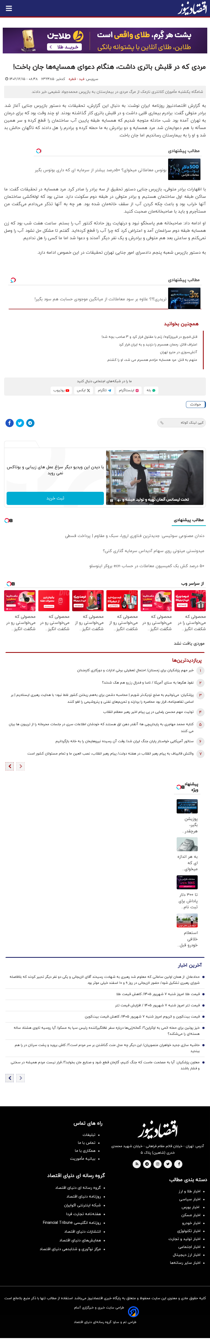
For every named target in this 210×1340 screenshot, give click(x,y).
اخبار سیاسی (189, 1199)
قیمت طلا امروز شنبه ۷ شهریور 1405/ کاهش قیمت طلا (158, 994)
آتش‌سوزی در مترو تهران (178, 352)
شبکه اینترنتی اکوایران (82, 1205)
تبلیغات (89, 1135)
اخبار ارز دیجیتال (186, 1255)
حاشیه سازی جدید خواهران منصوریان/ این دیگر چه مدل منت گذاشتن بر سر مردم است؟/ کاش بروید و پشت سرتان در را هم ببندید (107, 1048)
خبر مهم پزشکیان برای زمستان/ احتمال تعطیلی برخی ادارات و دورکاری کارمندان (135, 670)
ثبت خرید (55, 498)
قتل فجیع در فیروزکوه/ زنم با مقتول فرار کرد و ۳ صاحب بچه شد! (149, 337)
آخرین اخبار (190, 965)
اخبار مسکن (190, 1215)
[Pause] (111, 500)
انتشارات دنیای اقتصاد (82, 1231)
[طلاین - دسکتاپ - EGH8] (105, 40)
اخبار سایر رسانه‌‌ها (185, 1262)
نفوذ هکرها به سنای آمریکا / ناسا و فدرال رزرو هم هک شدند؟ (148, 682)
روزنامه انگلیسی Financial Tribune (72, 1222)
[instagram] (157, 1164)
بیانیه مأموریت (82, 1158)
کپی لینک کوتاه (192, 423)
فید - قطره (76, 79)
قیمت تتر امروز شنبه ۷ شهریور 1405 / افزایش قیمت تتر (157, 1005)
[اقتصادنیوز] (157, 1129)
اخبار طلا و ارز (189, 1191)
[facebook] (179, 1164)
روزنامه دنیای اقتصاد (83, 1196)
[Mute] (119, 500)
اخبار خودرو (191, 1223)
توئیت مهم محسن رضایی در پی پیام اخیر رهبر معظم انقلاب (148, 712)
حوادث (195, 404)
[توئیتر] (20, 423)
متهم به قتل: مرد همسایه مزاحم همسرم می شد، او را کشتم (152, 360)
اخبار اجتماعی (189, 1247)
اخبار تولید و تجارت (184, 1239)
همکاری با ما (85, 1150)
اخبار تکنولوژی (188, 1231)
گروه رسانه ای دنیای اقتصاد (78, 1187)
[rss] (137, 1164)
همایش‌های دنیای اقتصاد (80, 1240)
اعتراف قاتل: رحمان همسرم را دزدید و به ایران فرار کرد (158, 344)
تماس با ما (86, 1142)
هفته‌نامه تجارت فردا (83, 1214)
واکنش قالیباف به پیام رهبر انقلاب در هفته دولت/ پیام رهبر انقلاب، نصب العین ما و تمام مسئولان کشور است (110, 753)
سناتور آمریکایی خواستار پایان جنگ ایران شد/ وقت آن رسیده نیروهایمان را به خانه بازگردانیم (125, 741)
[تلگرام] (30, 423)
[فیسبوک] (9, 423)
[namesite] (192, 8)
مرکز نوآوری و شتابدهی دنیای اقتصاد (70, 1249)
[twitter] (168, 1164)
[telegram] (147, 1164)
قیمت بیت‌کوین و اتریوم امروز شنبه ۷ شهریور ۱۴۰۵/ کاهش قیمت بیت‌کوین (142, 1016)
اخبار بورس (191, 1207)
